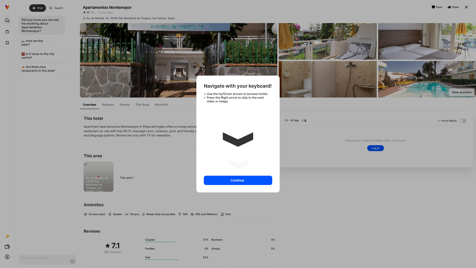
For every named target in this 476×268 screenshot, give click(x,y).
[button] (238, 138)
